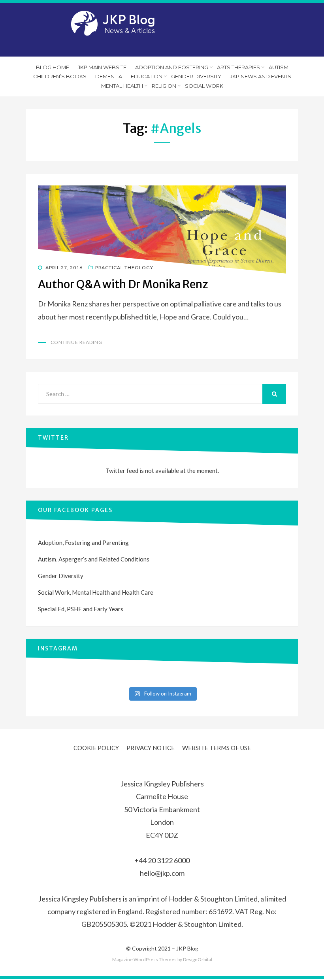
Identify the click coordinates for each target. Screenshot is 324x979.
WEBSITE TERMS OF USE (216, 747)
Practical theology (124, 267)
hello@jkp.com (162, 873)
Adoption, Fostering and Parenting (83, 542)
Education (146, 76)
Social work (204, 86)
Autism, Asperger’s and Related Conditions (93, 559)
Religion (164, 86)
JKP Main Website (102, 67)
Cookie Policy (96, 747)
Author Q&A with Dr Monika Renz (123, 284)
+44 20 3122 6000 (162, 860)
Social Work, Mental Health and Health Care (95, 592)
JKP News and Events (260, 76)
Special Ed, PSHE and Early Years (80, 608)
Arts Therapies (238, 67)
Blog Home (52, 67)
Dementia (108, 76)
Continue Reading (76, 342)
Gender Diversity (196, 76)
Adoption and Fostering (171, 67)
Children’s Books (60, 76)
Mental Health (122, 86)
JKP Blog (187, 948)
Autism (278, 67)
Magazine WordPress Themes (144, 959)
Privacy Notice (150, 747)
